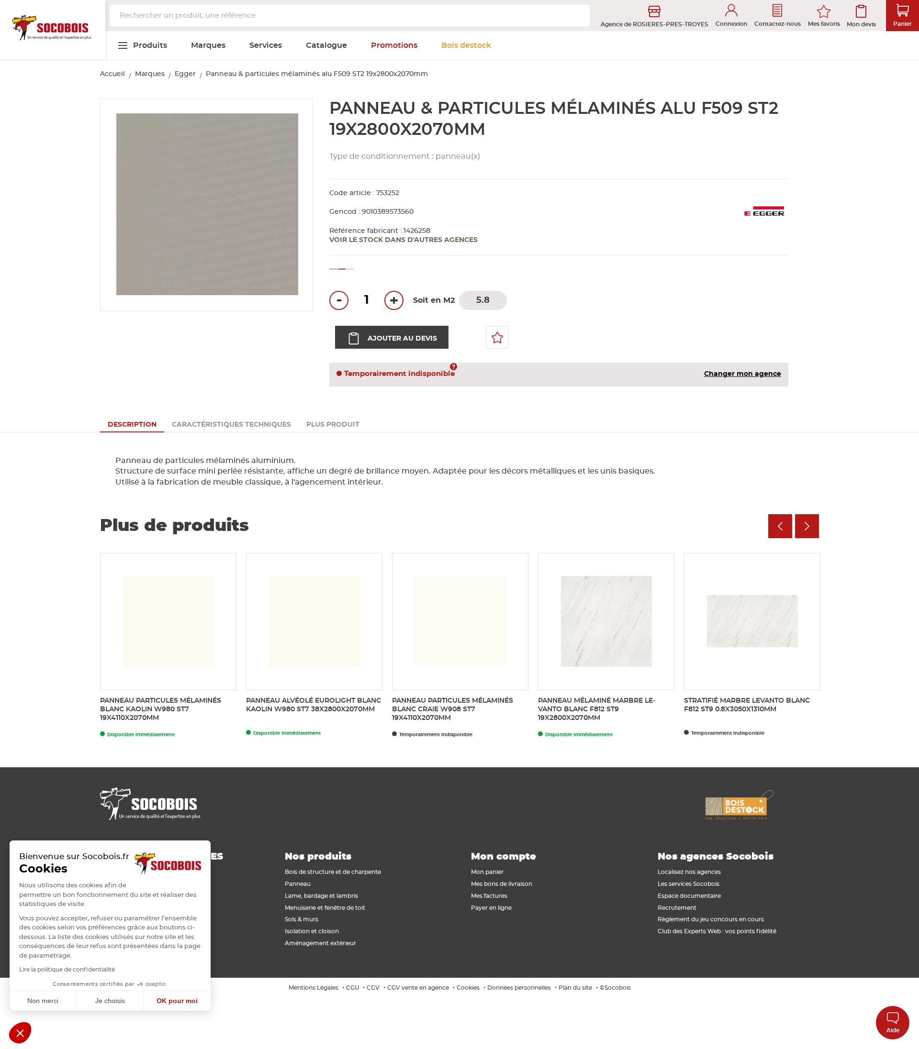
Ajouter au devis (402, 338)
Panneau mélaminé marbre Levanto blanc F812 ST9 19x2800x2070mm (596, 709)
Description (132, 424)
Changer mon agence (742, 374)
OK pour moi (177, 1001)
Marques (150, 74)
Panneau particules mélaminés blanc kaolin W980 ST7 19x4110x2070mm (160, 709)
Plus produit (332, 424)
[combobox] (350, 15)
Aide (892, 1030)
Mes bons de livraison (501, 884)
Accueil (112, 74)
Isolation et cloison (312, 931)
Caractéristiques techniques (231, 424)
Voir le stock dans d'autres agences (403, 240)
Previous (780, 526)
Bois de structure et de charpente (333, 872)
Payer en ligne (491, 908)
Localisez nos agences (689, 872)
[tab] (132, 424)
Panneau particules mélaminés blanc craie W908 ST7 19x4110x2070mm (452, 709)
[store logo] (52, 30)
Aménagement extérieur (320, 943)
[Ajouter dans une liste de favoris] (497, 337)
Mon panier (487, 872)
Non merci (42, 1001)
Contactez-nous (777, 24)
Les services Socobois (688, 884)
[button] (20, 1032)
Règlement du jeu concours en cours (711, 919)
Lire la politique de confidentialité (67, 969)
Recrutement (677, 908)
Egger (185, 74)
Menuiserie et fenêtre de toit (325, 908)
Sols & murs (301, 919)
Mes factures (489, 896)
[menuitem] (142, 45)
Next (807, 526)
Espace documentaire (689, 896)
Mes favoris (824, 24)
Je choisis (110, 1001)
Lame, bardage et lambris (321, 896)
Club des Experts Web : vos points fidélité (717, 931)
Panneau (298, 884)
